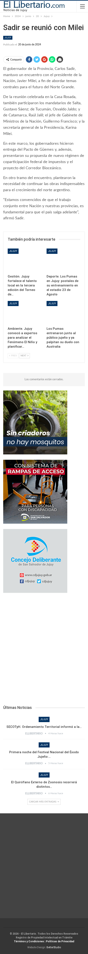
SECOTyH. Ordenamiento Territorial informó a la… (44, 727)
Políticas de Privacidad (60, 941)
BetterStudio (54, 947)
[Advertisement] (44, 650)
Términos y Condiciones (29, 941)
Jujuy (7, 37)
